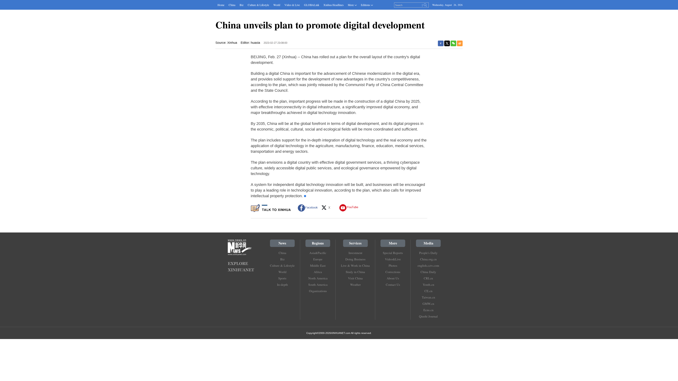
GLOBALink (311, 5)
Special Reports (393, 253)
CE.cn (428, 291)
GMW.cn (428, 303)
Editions (365, 5)
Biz (241, 5)
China (232, 5)
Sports (282, 278)
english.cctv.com (428, 265)
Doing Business (355, 259)
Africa (318, 272)
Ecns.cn (428, 310)
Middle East (318, 265)
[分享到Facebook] (441, 43)
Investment (355, 253)
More (351, 5)
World (276, 5)
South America (318, 284)
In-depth (282, 284)
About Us (393, 278)
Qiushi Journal (428, 316)
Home (221, 5)
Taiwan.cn (428, 297)
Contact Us (393, 284)
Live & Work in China (355, 265)
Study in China (355, 272)
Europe (317, 259)
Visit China (355, 278)
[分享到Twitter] (447, 43)
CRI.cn (428, 278)
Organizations (318, 291)
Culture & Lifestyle (258, 5)
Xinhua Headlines (333, 5)
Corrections (392, 272)
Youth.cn (428, 284)
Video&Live (393, 259)
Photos (393, 265)
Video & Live (292, 5)
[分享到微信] (453, 43)
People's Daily (428, 253)
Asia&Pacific (317, 253)
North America (318, 278)
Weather (355, 284)
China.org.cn (428, 259)
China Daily (428, 272)
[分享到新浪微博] (460, 43)
